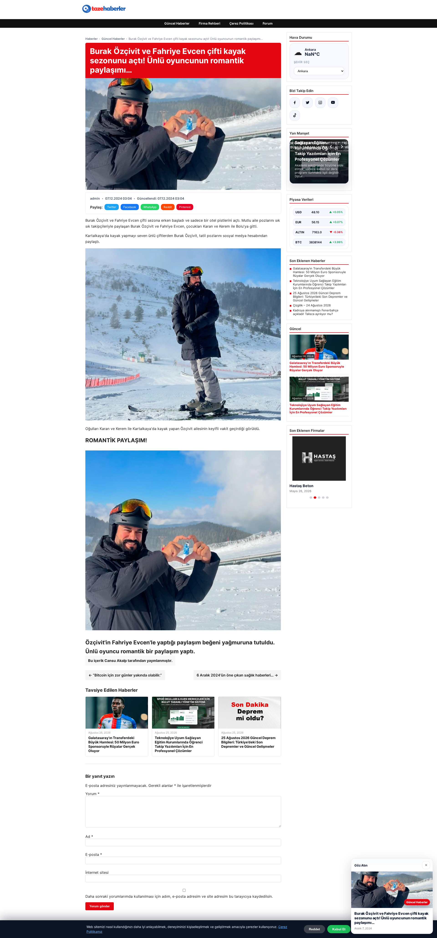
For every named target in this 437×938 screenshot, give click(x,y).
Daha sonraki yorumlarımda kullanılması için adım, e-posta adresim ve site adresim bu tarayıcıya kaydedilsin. (179, 896)
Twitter (111, 207)
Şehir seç (302, 62)
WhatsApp (149, 207)
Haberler (91, 39)
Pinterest (185, 207)
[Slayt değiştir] (311, 497)
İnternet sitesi (97, 872)
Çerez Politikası (241, 23)
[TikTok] (295, 115)
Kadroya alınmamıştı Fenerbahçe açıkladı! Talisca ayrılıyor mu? (315, 312)
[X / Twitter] (307, 102)
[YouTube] (333, 102)
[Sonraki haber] (341, 146)
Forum (268, 23)
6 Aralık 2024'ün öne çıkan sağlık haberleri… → (237, 675)
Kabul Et (339, 929)
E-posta (93, 854)
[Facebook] (295, 102)
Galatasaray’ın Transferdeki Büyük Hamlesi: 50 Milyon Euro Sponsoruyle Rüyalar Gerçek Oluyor (319, 272)
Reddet (314, 929)
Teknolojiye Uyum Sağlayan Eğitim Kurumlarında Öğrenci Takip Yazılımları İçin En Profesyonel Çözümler (319, 284)
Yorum (92, 793)
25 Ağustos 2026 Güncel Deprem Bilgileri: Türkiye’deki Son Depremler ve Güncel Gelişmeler (320, 296)
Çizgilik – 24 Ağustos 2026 (312, 305)
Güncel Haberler (177, 23)
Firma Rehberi (209, 23)
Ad (89, 836)
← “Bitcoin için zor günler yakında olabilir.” (125, 675)
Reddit (168, 207)
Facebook (129, 207)
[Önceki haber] (331, 146)
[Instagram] (320, 102)
